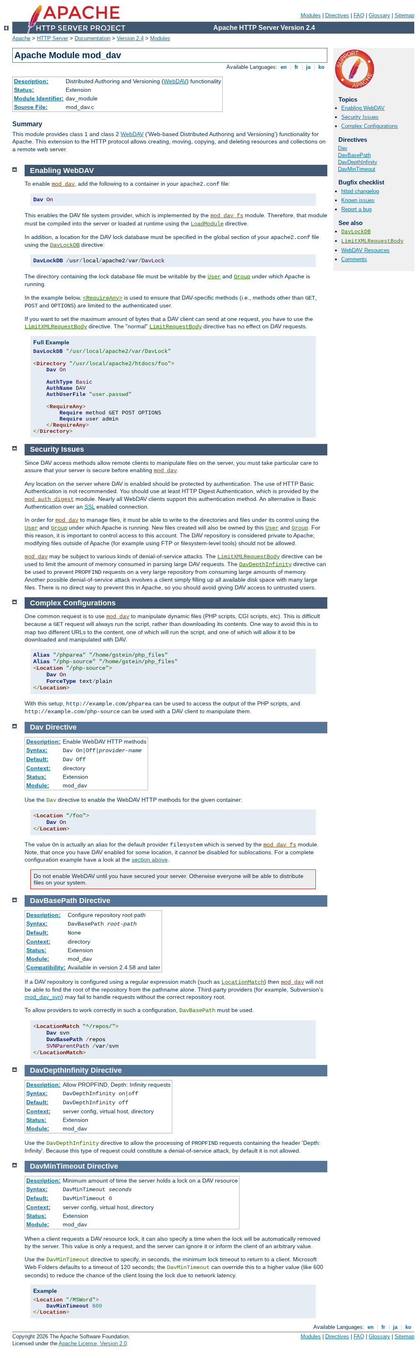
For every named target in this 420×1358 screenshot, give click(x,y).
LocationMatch (242, 982)
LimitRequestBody (175, 326)
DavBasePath (354, 155)
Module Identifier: (39, 98)
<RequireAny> (102, 298)
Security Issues (360, 117)
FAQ (359, 15)
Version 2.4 (130, 38)
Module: (37, 785)
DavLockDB (356, 232)
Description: (31, 81)
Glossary (379, 15)
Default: (37, 759)
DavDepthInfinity (357, 162)
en (283, 67)
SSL (89, 506)
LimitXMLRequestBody (372, 241)
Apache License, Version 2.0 (93, 1343)
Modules (311, 15)
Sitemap (404, 15)
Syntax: (37, 750)
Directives (337, 15)
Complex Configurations (369, 126)
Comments (354, 259)
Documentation (92, 38)
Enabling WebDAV (363, 108)
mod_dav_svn (43, 997)
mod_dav (63, 184)
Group (242, 276)
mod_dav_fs (226, 215)
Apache (21, 38)
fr (296, 67)
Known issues (357, 200)
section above (150, 859)
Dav (342, 148)
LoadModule (207, 224)
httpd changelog (360, 191)
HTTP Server (52, 38)
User (214, 276)
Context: (38, 768)
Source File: (31, 107)
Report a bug (356, 209)
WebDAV (175, 81)
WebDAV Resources (365, 250)
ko (321, 67)
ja (308, 67)
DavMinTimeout (356, 169)
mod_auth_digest (49, 499)
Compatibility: (46, 967)
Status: (24, 89)
